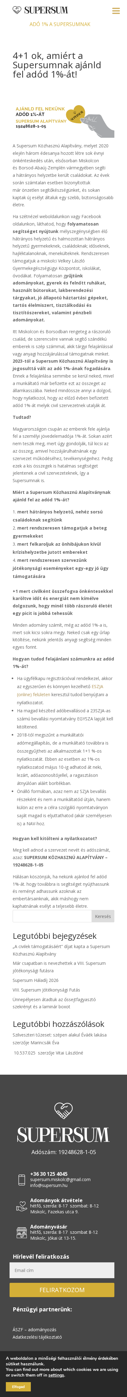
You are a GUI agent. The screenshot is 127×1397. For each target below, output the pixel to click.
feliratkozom (62, 1290)
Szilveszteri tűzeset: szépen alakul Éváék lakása (60, 1035)
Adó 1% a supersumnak (60, 24)
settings (56, 1375)
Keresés (103, 916)
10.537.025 (25, 1053)
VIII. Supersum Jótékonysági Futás (46, 990)
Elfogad (18, 1386)
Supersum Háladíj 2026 (36, 980)
